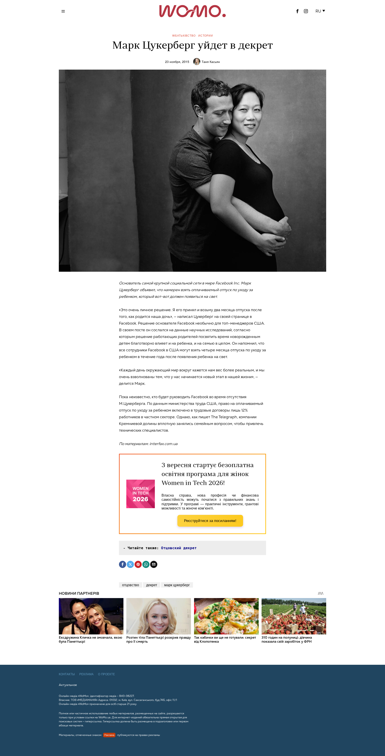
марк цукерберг (177, 584)
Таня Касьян (211, 61)
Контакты (67, 674)
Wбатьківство (184, 35)
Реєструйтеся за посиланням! (210, 521)
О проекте (106, 674)
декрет (151, 584)
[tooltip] (297, 11)
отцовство (130, 584)
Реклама (86, 674)
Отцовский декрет (179, 548)
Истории (205, 35)
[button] (321, 11)
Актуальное (68, 685)
